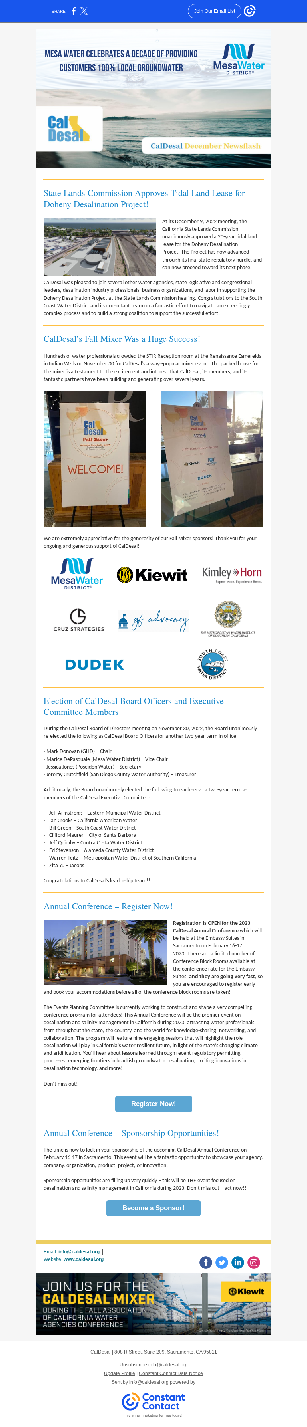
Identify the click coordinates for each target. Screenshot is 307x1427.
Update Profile (119, 1373)
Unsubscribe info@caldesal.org (154, 1365)
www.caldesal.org (84, 1259)
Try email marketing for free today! (154, 1415)
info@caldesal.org (79, 1252)
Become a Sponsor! (153, 1208)
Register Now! (153, 1104)
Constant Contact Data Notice (171, 1373)
